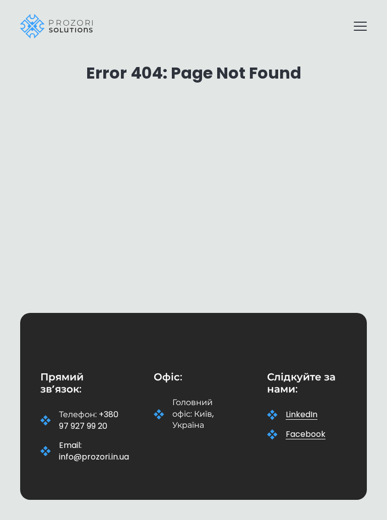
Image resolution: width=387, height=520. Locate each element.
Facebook (306, 434)
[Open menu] (356, 26)
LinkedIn (301, 414)
